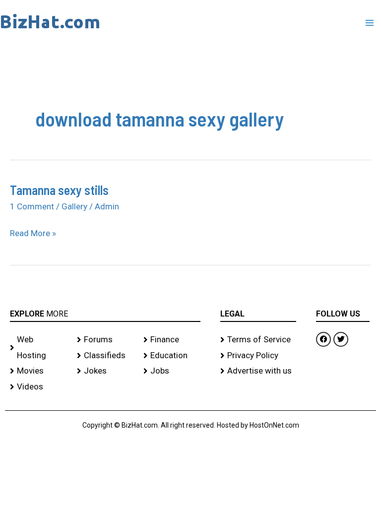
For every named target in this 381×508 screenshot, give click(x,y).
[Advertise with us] (258, 371)
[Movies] (38, 371)
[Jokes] (105, 371)
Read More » (33, 232)
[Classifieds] (105, 356)
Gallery (74, 206)
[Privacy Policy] (258, 356)
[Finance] (171, 340)
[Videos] (38, 387)
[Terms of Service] (258, 340)
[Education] (171, 356)
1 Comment (32, 206)
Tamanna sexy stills (59, 189)
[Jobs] (171, 371)
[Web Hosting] (38, 347)
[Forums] (105, 340)
